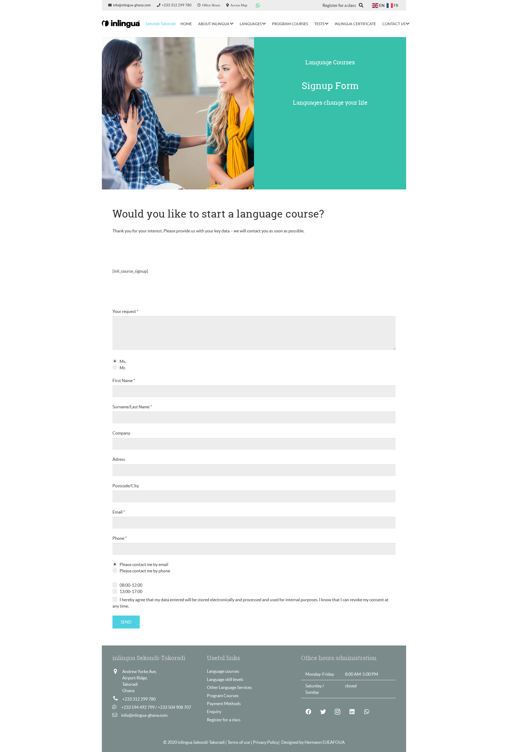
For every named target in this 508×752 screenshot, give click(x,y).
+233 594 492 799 (138, 707)
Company (121, 433)
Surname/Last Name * (132, 406)
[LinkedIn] (352, 712)
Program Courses (223, 695)
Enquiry (214, 711)
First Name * (123, 380)
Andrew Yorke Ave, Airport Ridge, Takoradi (139, 678)
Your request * (125, 311)
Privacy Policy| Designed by (279, 742)
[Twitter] (323, 712)
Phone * (119, 538)
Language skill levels (225, 679)
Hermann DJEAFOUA (325, 742)
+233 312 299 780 (139, 699)
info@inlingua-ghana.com (144, 715)
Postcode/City (125, 485)
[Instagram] (337, 712)
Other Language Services (229, 687)
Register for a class (224, 719)
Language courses (223, 671)
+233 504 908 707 (174, 707)
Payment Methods (224, 703)
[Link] (121, 24)
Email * (118, 512)
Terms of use (239, 742)
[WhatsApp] (258, 5)
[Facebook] (308, 712)
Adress (118, 459)
